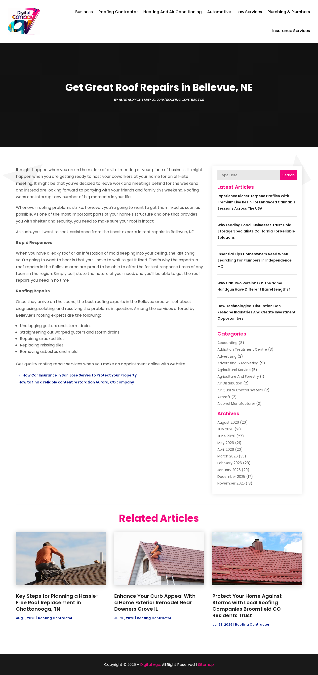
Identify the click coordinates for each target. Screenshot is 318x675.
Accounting (227, 342)
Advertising (227, 356)
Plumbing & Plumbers (289, 12)
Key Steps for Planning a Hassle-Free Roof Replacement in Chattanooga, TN (57, 602)
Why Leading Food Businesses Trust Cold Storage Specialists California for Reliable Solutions (256, 231)
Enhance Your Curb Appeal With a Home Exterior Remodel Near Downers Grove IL (155, 602)
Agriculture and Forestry (238, 376)
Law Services (249, 12)
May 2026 (225, 442)
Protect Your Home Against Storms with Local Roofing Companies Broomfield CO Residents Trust (247, 606)
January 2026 (229, 469)
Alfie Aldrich (130, 99)
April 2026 (225, 449)
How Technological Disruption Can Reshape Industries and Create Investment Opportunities (256, 312)
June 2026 (226, 436)
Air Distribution (229, 383)
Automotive (219, 12)
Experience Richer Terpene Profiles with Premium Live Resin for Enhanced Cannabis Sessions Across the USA (256, 202)
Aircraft (223, 396)
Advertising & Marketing (237, 363)
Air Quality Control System (240, 390)
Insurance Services (291, 31)
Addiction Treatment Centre (242, 349)
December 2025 (231, 476)
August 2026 (228, 422)
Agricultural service (234, 369)
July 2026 (225, 429)
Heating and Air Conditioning (172, 12)
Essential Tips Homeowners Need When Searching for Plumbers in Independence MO (254, 260)
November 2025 (231, 483)
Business (84, 12)
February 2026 (229, 462)
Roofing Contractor (118, 12)
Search (288, 175)
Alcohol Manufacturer (236, 403)
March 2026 (227, 456)
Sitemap (206, 664)
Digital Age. (150, 664)
